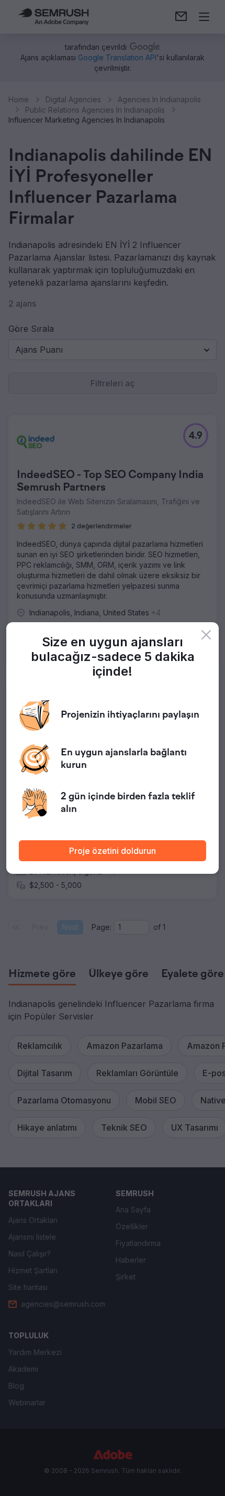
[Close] (206, 634)
